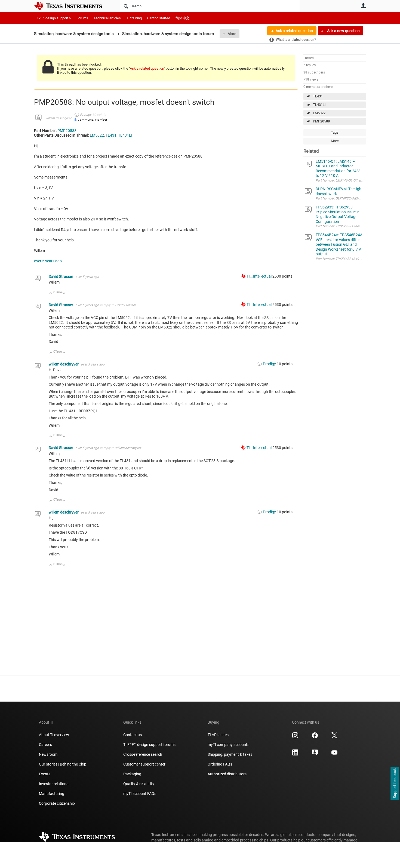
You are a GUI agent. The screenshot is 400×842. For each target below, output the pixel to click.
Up (51, 293)
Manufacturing (51, 793)
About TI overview (54, 735)
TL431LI (319, 105)
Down (64, 293)
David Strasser (61, 276)
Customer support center (144, 764)
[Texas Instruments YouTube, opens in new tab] (334, 754)
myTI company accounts (228, 744)
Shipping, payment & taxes (230, 754)
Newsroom (48, 754)
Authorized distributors (227, 774)
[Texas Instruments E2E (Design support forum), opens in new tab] (315, 754)
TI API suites (218, 735)
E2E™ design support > (54, 18)
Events (44, 774)
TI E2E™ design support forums (149, 744)
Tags (335, 132)
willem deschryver (58, 118)
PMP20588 (321, 121)
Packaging (132, 774)
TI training (134, 18)
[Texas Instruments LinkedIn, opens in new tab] (295, 754)
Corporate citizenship (57, 803)
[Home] (72, 6)
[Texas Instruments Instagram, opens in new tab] (295, 737)
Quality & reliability (138, 784)
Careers (45, 744)
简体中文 (183, 18)
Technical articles (107, 18)
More (231, 34)
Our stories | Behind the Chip (62, 764)
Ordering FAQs (220, 764)
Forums (82, 18)
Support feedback (394, 783)
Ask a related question (294, 31)
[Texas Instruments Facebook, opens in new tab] (315, 737)
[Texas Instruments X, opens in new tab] (334, 737)
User (363, 5)
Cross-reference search (142, 754)
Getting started (158, 18)
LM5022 (319, 113)
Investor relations (53, 784)
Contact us (132, 735)
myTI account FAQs (139, 793)
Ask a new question (343, 31)
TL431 (318, 96)
